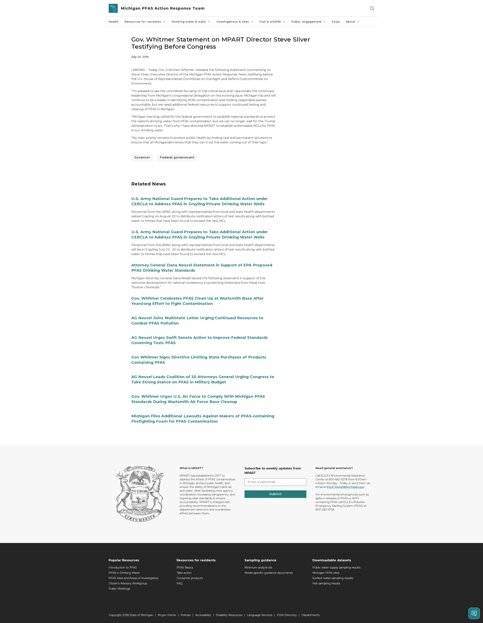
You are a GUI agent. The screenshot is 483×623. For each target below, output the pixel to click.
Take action (184, 573)
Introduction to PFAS (123, 567)
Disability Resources (229, 615)
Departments (310, 615)
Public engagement (306, 21)
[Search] (372, 8)
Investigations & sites (233, 21)
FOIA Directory (287, 615)
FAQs (336, 21)
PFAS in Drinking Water (124, 573)
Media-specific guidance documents (269, 573)
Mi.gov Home (167, 615)
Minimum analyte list (258, 567)
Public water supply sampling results (336, 567)
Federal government (177, 157)
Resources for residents (143, 21)
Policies (186, 615)
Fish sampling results (326, 583)
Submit (275, 494)
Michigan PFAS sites (325, 573)
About (350, 21)
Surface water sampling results (332, 578)
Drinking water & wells (189, 21)
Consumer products (190, 578)
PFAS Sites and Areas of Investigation (133, 578)
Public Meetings (119, 588)
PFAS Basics (185, 567)
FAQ (179, 583)
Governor (142, 157)
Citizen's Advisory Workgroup (128, 583)
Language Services (259, 615)
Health (113, 21)
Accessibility (203, 615)
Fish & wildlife (270, 21)
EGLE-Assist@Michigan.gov (345, 487)
